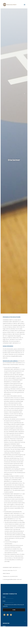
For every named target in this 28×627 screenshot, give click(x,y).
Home (4, 626)
